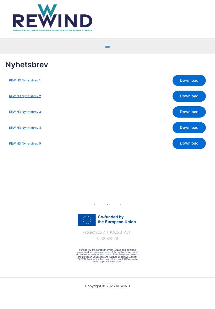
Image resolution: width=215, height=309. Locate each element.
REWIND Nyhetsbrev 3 (25, 112)
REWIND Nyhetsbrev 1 (24, 80)
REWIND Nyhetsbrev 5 (25, 143)
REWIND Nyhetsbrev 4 (25, 128)
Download (189, 80)
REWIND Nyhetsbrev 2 (25, 96)
